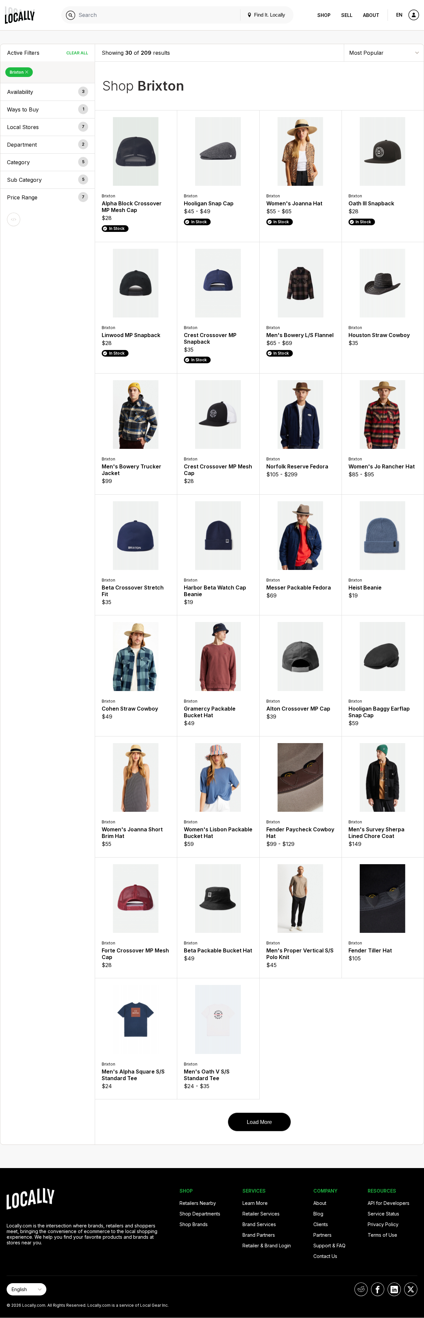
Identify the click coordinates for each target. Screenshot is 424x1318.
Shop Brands (194, 1224)
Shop (324, 15)
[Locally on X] (410, 1289)
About (371, 15)
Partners (322, 1235)
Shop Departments (200, 1213)
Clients (320, 1224)
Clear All (77, 52)
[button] (47, 92)
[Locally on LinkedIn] (394, 1289)
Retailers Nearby (198, 1203)
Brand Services (259, 1224)
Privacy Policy (383, 1224)
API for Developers (388, 1203)
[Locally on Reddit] (361, 1289)
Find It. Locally (269, 15)
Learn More (255, 1203)
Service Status (383, 1213)
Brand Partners (258, 1235)
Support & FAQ (329, 1245)
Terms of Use (382, 1235)
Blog (318, 1213)
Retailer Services (261, 1213)
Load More (259, 1122)
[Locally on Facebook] (377, 1289)
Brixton (17, 72)
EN (399, 15)
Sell (346, 15)
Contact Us (325, 1256)
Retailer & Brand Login (266, 1245)
